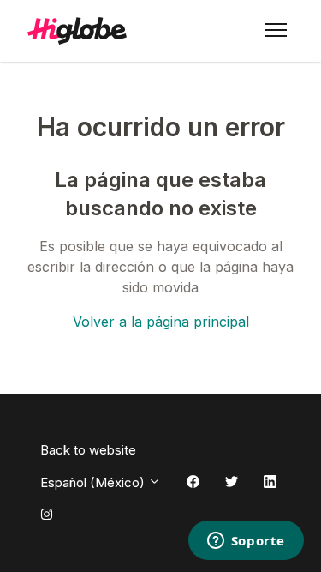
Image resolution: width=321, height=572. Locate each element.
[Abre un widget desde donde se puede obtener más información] (245, 542)
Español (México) (94, 482)
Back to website (88, 450)
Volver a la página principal (161, 321)
